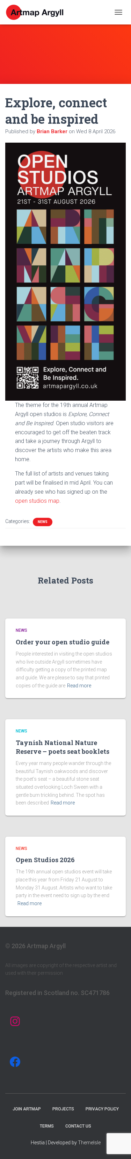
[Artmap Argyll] (37, 12)
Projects (63, 1109)
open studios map (37, 501)
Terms (47, 1126)
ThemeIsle (89, 1142)
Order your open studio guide (62, 642)
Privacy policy (102, 1109)
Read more (79, 685)
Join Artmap (27, 1109)
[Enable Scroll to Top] (117, 1145)
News (43, 522)
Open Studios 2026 (45, 860)
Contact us (78, 1126)
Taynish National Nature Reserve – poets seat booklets (62, 747)
